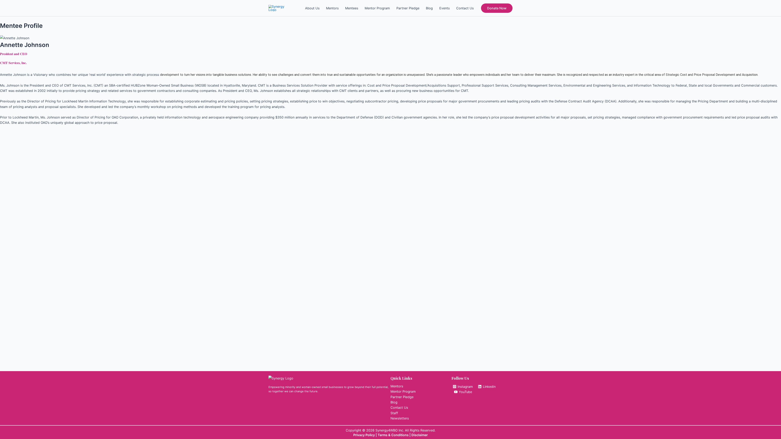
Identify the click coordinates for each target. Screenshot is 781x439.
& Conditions (398, 435)
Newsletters (399, 418)
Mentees (351, 8)
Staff (394, 413)
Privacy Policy (364, 435)
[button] (497, 8)
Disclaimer (419, 435)
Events (444, 8)
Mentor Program (377, 8)
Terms (383, 435)
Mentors (332, 8)
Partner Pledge (407, 8)
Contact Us (465, 8)
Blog (429, 8)
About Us (312, 8)
